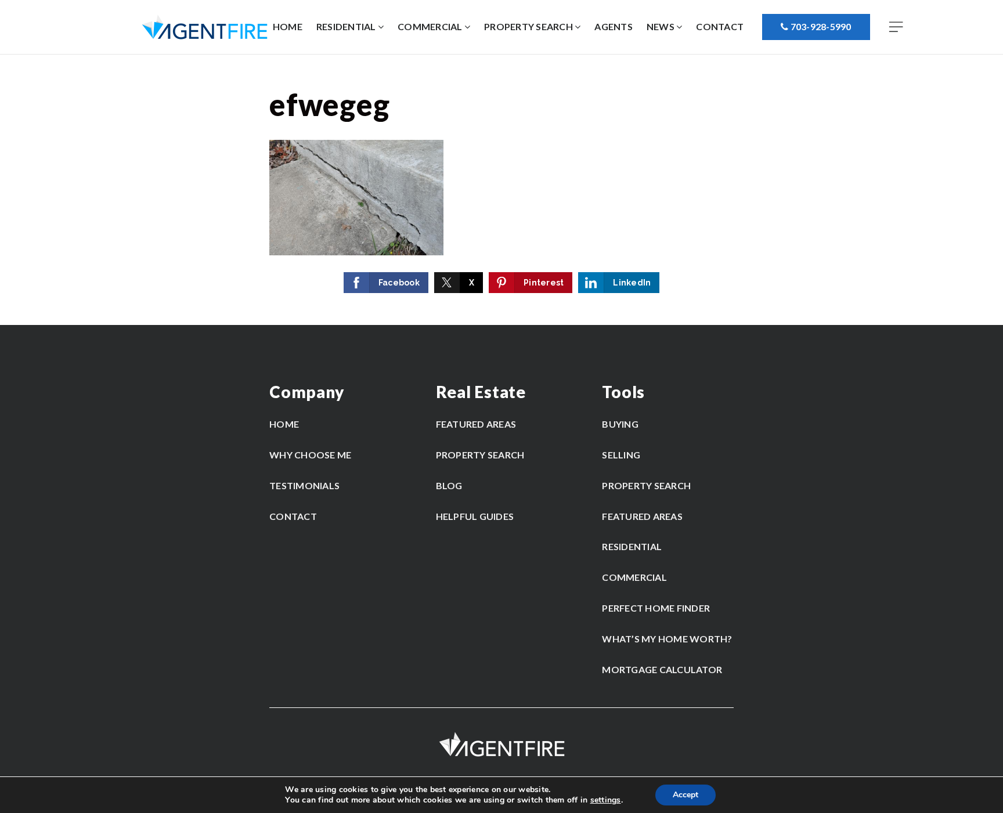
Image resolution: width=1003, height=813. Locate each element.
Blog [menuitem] (449, 485)
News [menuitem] (661, 26)
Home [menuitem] (287, 26)
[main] (501, 190)
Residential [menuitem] (347, 26)
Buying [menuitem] (620, 423)
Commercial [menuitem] (431, 26)
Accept (685, 794)
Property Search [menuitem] (529, 26)
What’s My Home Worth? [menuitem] (667, 638)
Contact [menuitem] (720, 26)
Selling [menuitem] (621, 454)
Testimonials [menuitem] (304, 485)
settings (605, 800)
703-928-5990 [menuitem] (819, 26)
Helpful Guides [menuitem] (475, 516)
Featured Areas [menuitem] (476, 423)
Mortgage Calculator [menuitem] (662, 669)
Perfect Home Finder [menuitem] (656, 607)
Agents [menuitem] (613, 26)
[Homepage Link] (204, 26)
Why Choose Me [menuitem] (310, 454)
